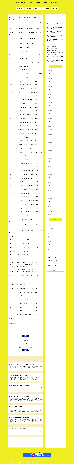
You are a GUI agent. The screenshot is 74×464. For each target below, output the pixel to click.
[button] (28, 343)
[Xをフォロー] (23, 336)
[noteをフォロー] (28, 336)
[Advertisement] (25, 328)
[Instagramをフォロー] (25, 336)
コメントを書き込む (26, 442)
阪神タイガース (13, 323)
